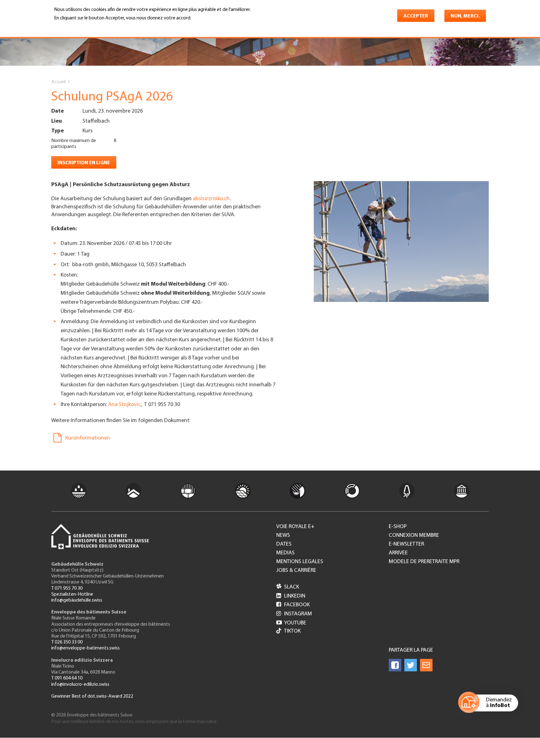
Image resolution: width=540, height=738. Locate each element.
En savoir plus (70, 27)
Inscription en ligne (84, 162)
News (283, 535)
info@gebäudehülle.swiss (76, 600)
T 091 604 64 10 (66, 678)
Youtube (291, 623)
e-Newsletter (406, 544)
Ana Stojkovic (124, 405)
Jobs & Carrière (296, 570)
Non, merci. (465, 16)
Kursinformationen (87, 438)
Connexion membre (414, 535)
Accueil (58, 81)
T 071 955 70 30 (66, 588)
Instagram (294, 614)
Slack (287, 587)
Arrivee (398, 553)
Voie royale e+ (295, 527)
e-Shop (398, 527)
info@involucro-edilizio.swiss (80, 684)
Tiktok (292, 631)
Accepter (415, 16)
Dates (284, 544)
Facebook (293, 605)
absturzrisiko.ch (211, 199)
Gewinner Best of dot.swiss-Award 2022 (92, 696)
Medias (285, 553)
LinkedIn (290, 596)
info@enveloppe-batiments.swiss (85, 648)
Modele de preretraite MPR (424, 562)
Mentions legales (299, 562)
